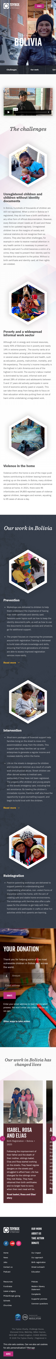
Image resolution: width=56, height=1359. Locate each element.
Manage (31, 1348)
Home (5, 1253)
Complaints (36, 1294)
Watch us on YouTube (12, 1243)
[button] (2, 1138)
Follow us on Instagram (18, 1243)
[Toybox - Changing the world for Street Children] (11, 6)
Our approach (37, 1257)
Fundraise (7, 1286)
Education (35, 1272)
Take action (37, 1238)
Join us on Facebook (6, 1243)
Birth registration (38, 1262)
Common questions (39, 1304)
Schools (6, 1301)
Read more (9, 662)
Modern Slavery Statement (38, 1288)
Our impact (36, 1253)
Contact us (8, 1267)
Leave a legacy (9, 1291)
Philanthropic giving (11, 1296)
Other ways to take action (16, 1021)
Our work (35, 70)
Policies (34, 1282)
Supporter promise (39, 1299)
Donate (39, 6)
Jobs (5, 1262)
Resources (8, 1282)
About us (36, 1233)
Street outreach (38, 1267)
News (5, 1257)
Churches (7, 1305)
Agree (8, 1354)
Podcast (6, 1272)
